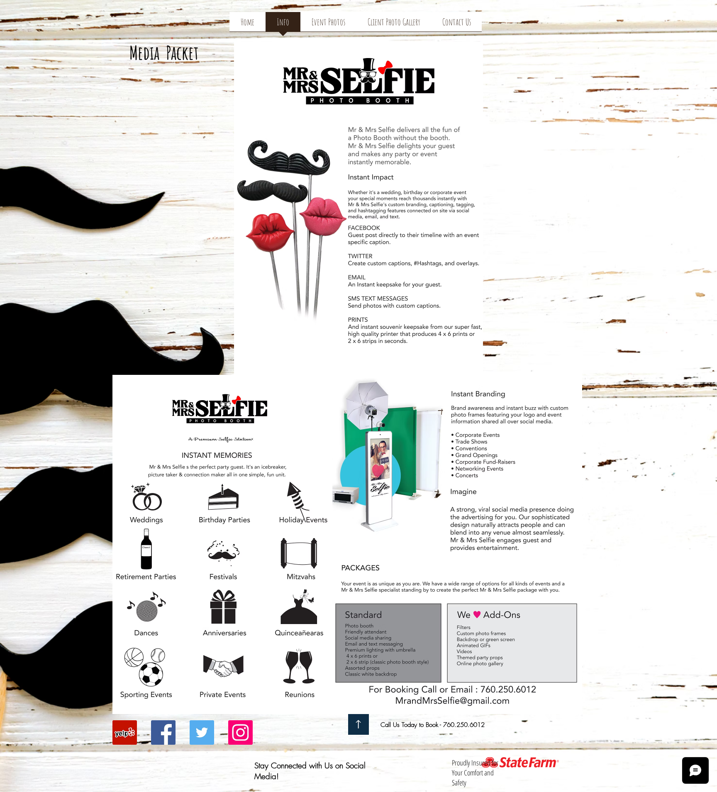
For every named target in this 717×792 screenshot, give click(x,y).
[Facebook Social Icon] (163, 732)
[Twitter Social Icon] (202, 732)
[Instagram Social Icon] (240, 732)
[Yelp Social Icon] (124, 732)
